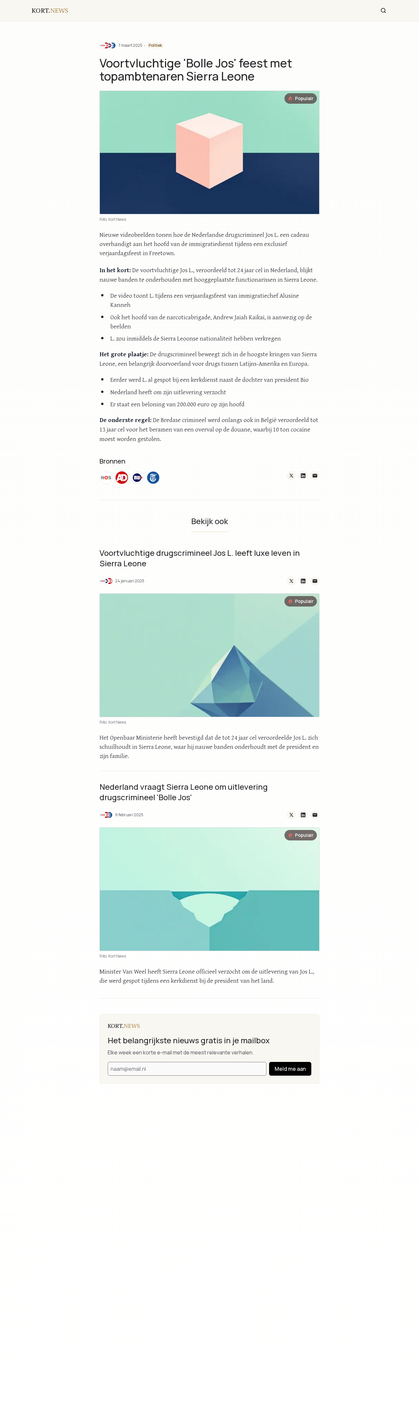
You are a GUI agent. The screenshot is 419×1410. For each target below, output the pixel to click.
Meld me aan (290, 1068)
